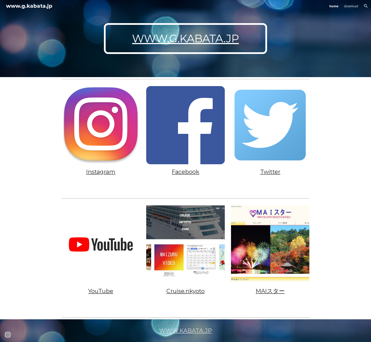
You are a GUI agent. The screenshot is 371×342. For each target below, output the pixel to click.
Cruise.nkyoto (185, 290)
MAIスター (270, 290)
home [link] (333, 6)
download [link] (351, 6)
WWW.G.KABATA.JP (185, 38)
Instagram (100, 171)
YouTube (100, 290)
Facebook (185, 171)
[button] (366, 6)
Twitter (270, 171)
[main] (185, 38)
